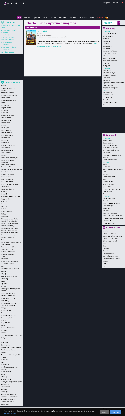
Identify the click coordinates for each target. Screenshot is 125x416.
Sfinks (104, 266)
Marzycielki (106, 48)
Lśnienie (3, 209)
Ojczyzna (4, 284)
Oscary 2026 (83, 18)
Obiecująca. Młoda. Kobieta (10, 269)
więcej (96, 43)
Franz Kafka (5, 143)
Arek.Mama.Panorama (110, 33)
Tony (104, 194)
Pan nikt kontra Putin (8, 296)
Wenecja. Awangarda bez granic (11, 382)
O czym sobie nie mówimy (9, 261)
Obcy (2, 266)
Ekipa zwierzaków (6, 133)
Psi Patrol (6, 35)
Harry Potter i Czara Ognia (9, 158)
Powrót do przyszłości (8, 315)
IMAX (104, 243)
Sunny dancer (107, 152)
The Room (4, 359)
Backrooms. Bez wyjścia (9, 95)
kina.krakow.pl (15, 3)
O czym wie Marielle (109, 58)
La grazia (4, 206)
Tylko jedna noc (108, 85)
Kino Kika (106, 248)
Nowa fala (106, 56)
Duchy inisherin (6, 130)
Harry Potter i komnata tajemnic (11, 169)
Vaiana (3, 374)
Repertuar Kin (113, 227)
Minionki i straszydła (7, 237)
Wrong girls (106, 66)
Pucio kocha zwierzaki (110, 61)
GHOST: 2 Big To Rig (8, 145)
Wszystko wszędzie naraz (9, 396)
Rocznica (4, 330)
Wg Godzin (62, 18)
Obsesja (3, 271)
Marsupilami (107, 208)
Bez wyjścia (5, 105)
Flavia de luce (107, 70)
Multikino (106, 261)
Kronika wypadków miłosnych (10, 196)
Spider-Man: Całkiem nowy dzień (11, 335)
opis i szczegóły (51, 46)
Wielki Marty (5, 384)
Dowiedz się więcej (10, 413)
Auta (104, 172)
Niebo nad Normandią (110, 213)
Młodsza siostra (108, 182)
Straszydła (4, 342)
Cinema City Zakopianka (110, 238)
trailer (59, 46)
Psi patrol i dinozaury (109, 105)
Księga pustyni (107, 46)
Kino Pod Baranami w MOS (111, 258)
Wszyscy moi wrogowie (110, 88)
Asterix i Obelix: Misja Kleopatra (113, 169)
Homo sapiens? (108, 95)
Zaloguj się (106, 3)
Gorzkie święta (107, 140)
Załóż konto (116, 3)
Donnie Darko (5, 123)
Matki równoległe (6, 211)
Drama (3, 125)
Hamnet (3, 155)
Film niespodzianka (7, 135)
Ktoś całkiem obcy (109, 177)
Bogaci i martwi (108, 36)
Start (19, 18)
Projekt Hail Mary (6, 323)
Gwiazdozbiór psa (108, 143)
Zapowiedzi (36, 18)
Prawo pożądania (6, 318)
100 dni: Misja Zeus (109, 198)
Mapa (92, 18)
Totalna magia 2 (108, 220)
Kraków (108, 22)
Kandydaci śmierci (108, 100)
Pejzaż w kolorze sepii (110, 102)
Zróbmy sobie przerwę (110, 160)
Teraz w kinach (12, 82)
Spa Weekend (107, 187)
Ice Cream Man (107, 97)
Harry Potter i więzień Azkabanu (11, 172)
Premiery (26, 18)
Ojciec (3, 281)
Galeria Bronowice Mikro (110, 241)
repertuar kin (41, 46)
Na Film (53, 18)
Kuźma (3, 204)
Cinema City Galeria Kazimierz (112, 236)
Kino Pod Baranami (109, 253)
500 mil (105, 164)
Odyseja (5, 32)
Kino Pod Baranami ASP (110, 256)
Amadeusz (4, 86)
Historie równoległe (109, 73)
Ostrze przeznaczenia (8, 293)
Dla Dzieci (73, 18)
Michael (3, 214)
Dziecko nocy (107, 174)
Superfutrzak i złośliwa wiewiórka (113, 83)
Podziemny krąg (6, 310)
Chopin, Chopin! (6, 118)
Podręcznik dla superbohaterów (113, 218)
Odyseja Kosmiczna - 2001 (9, 276)
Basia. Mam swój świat (8, 100)
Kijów (104, 246)
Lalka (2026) (107, 78)
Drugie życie (5, 128)
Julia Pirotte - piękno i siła (111, 150)
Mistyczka (106, 210)
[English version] (122, 2)
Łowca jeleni (5, 404)
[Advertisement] (62, 62)
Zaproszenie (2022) (7, 402)
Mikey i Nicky (5, 216)
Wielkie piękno (5, 387)
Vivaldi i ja (106, 63)
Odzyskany (106, 80)
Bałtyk (3, 103)
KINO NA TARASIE (7, 182)
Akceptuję (115, 412)
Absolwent (106, 167)
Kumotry (4, 201)
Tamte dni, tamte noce (8, 350)
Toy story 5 (5, 364)
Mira (104, 179)
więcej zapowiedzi (110, 223)
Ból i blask (4, 110)
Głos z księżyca (6, 153)
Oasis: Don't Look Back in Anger (113, 215)
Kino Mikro (106, 251)
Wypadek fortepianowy (8, 399)
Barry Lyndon (5, 98)
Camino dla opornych (8, 115)
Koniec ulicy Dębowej (109, 75)
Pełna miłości (42, 31)
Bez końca (106, 201)
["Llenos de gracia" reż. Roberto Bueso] (31, 37)
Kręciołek (106, 43)
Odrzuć (104, 412)
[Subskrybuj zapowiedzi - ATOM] (106, 18)
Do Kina (45, 18)
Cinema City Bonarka (109, 233)
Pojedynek (4, 313)
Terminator (4, 352)
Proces (3, 320)
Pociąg (3, 308)
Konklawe (4, 191)
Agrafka (105, 231)
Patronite (100, 18)
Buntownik (106, 38)
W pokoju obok (6, 379)
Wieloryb (4, 389)
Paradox (105, 263)
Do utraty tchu (107, 92)
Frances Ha (106, 41)
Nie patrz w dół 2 (108, 184)
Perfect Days (5, 301)
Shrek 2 (3, 333)
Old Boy (3, 286)
